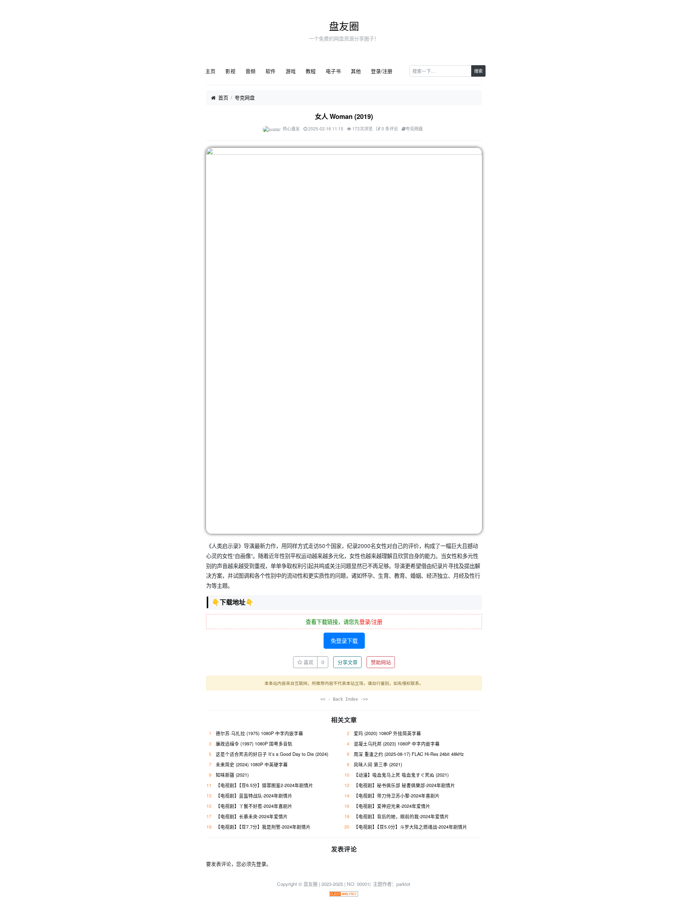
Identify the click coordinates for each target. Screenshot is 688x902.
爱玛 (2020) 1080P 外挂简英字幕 (387, 733)
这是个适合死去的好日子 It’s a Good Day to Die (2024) (272, 754)
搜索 (478, 71)
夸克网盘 (245, 97)
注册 (377, 621)
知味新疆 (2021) (232, 775)
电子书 (333, 71)
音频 (250, 71)
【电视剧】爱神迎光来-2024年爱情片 (392, 806)
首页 (223, 97)
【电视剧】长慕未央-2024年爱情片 (252, 816)
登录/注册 (381, 71)
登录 (364, 621)
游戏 (291, 71)
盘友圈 (344, 26)
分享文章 (348, 662)
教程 (311, 71)
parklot (403, 884)
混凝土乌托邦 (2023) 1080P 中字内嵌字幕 (397, 743)
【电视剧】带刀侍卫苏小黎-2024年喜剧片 (397, 795)
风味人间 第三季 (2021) (378, 764)
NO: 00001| (359, 884)
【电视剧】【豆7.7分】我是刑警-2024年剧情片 (263, 827)
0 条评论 (390, 128)
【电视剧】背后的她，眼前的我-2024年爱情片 (401, 816)
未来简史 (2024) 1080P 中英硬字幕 (252, 764)
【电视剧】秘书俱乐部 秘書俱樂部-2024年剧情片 (404, 785)
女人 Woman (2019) (344, 116)
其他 (356, 71)
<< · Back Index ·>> (344, 699)
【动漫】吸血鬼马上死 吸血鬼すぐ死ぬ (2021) (401, 775)
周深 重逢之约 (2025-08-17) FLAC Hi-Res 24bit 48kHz (409, 754)
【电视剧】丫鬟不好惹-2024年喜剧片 (254, 806)
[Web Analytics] (343, 893)
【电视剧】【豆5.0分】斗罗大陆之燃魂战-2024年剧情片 (410, 827)
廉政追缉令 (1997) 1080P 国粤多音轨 (254, 743)
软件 (271, 71)
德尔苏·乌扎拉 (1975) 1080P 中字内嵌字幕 (259, 733)
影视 (230, 71)
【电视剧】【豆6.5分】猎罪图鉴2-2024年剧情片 (264, 785)
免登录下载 (344, 640)
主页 (210, 71)
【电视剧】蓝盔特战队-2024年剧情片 (254, 795)
